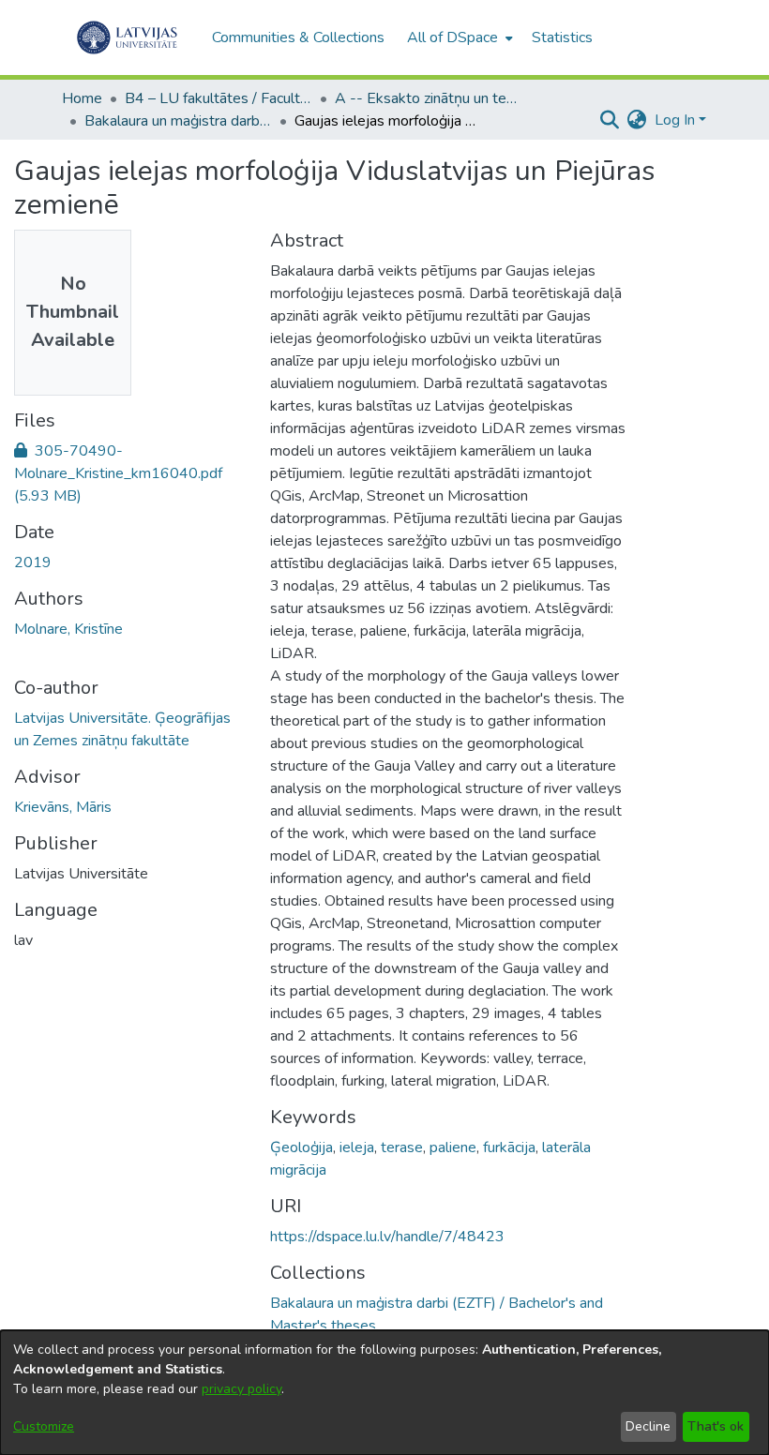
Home (82, 98)
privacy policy (241, 1389)
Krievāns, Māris (63, 807)
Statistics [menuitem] (562, 37)
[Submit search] (610, 120)
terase (402, 1147)
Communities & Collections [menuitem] (298, 37)
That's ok (715, 1426)
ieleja (356, 1147)
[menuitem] (458, 37)
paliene (453, 1147)
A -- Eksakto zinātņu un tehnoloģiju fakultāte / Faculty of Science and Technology (428, 98)
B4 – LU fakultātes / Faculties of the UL (218, 98)
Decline (648, 1426)
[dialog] (384, 1392)
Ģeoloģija (301, 1147)
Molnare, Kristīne (68, 629)
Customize (43, 1426)
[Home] (127, 37)
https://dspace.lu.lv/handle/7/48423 (387, 1236)
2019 (33, 562)
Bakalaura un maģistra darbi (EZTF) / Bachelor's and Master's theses (178, 121)
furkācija (509, 1147)
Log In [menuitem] (675, 120)
